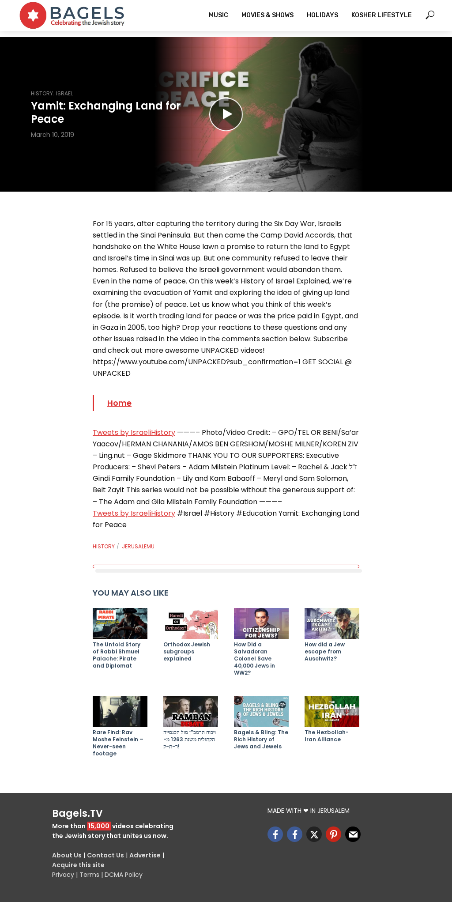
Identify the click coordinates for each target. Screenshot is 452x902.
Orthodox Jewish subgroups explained (186, 651)
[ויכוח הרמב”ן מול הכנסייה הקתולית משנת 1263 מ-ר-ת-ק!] (190, 711)
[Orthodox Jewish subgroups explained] (190, 623)
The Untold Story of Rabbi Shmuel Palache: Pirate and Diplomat (116, 655)
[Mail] (353, 834)
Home (119, 402)
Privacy (63, 874)
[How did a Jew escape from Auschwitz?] (332, 623)
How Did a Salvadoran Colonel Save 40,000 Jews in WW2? (254, 658)
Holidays (322, 15)
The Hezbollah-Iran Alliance (327, 736)
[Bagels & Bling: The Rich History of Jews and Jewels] (261, 711)
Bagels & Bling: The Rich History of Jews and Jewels (261, 739)
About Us (67, 855)
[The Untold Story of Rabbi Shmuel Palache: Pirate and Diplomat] (120, 623)
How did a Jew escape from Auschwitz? (325, 651)
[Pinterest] (333, 834)
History (42, 93)
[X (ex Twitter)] (314, 834)
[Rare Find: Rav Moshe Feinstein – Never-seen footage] (120, 711)
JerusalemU (138, 546)
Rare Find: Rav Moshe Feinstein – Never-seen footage (118, 743)
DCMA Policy (124, 874)
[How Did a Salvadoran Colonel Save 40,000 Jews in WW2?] (261, 623)
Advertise (145, 855)
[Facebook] (275, 834)
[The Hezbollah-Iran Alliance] (332, 711)
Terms (89, 874)
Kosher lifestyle (381, 15)
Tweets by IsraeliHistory (134, 432)
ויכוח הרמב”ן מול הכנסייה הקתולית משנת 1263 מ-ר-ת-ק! (189, 739)
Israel (64, 93)
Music (218, 15)
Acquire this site (78, 864)
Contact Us (105, 855)
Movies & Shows (267, 15)
